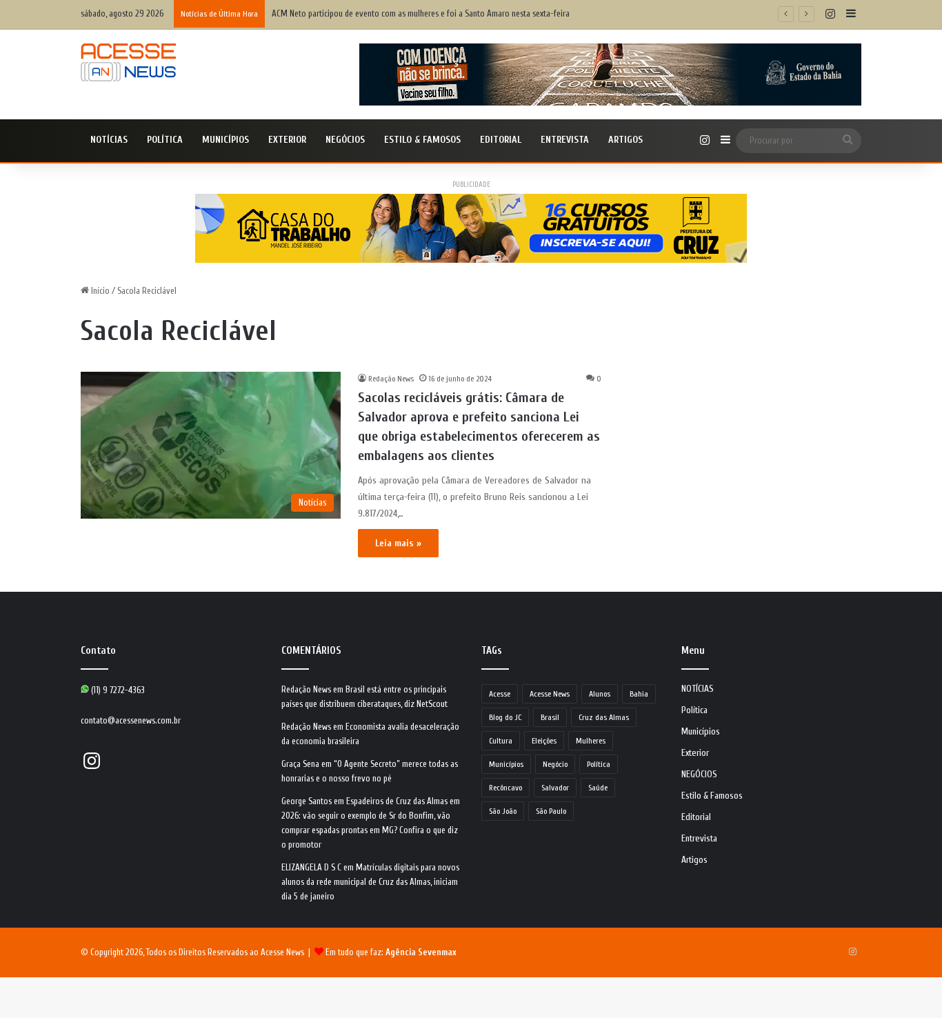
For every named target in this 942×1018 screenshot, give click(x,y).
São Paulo (551, 811)
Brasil (550, 717)
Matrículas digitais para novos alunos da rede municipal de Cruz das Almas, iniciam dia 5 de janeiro (370, 881)
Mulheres (590, 741)
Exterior (287, 140)
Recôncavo (505, 787)
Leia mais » (398, 543)
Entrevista (565, 140)
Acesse (499, 694)
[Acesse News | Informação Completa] (128, 62)
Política (165, 140)
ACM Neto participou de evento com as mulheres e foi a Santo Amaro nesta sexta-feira (421, 13)
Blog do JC (505, 717)
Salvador (555, 787)
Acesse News (550, 694)
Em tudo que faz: (391, 952)
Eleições (544, 741)
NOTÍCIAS (109, 140)
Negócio (555, 764)
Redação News (391, 378)
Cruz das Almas (604, 717)
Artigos (625, 140)
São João (503, 811)
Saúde (598, 787)
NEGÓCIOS (345, 140)
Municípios (225, 140)
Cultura (500, 741)
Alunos (599, 694)
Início (99, 291)
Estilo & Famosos (422, 140)
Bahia (639, 694)
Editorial (500, 140)
